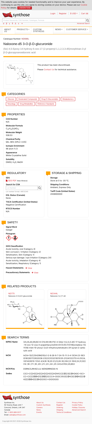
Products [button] (22, 29)
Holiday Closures (78, 407)
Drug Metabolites (26, 104)
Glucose (11, 99)
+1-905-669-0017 (14, 412)
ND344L (54, 293)
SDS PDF (12, 180)
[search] (88, 20)
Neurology (12, 104)
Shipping (59, 410)
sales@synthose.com (17, 415)
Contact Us (49, 69)
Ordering (59, 407)
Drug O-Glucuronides (49, 99)
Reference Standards (45, 104)
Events (39, 412)
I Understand (24, 8)
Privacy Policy (77, 402)
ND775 (11, 293)
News (38, 410)
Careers (39, 407)
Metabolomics (68, 99)
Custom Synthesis (38, 30)
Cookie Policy (77, 405)
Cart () (84, 13)
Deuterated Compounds (27, 99)
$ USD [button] (73, 13)
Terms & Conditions (63, 412)
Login (52, 13)
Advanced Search (83, 23)
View (29, 268)
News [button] (58, 29)
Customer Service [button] (76, 29)
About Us (7, 30)
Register (62, 13)
